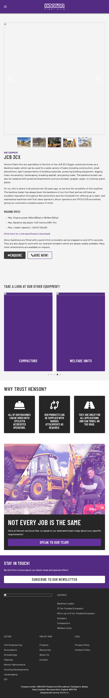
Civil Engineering (13, 644)
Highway (8, 659)
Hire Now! (41, 255)
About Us (44, 654)
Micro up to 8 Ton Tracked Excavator (76, 613)
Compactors (63, 623)
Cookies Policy (82, 649)
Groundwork (10, 649)
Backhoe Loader (65, 603)
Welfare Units (64, 628)
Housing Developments (16, 669)
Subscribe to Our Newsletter (54, 579)
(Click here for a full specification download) (27, 233)
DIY (6, 679)
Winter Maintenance (14, 664)
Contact (43, 659)
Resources (45, 649)
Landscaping (10, 674)
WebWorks (64, 692)
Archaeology (10, 654)
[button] (5, 6)
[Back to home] (54, 6)
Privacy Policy (82, 644)
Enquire (16, 255)
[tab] (24, 142)
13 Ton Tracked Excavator (70, 608)
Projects (43, 644)
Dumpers (62, 618)
